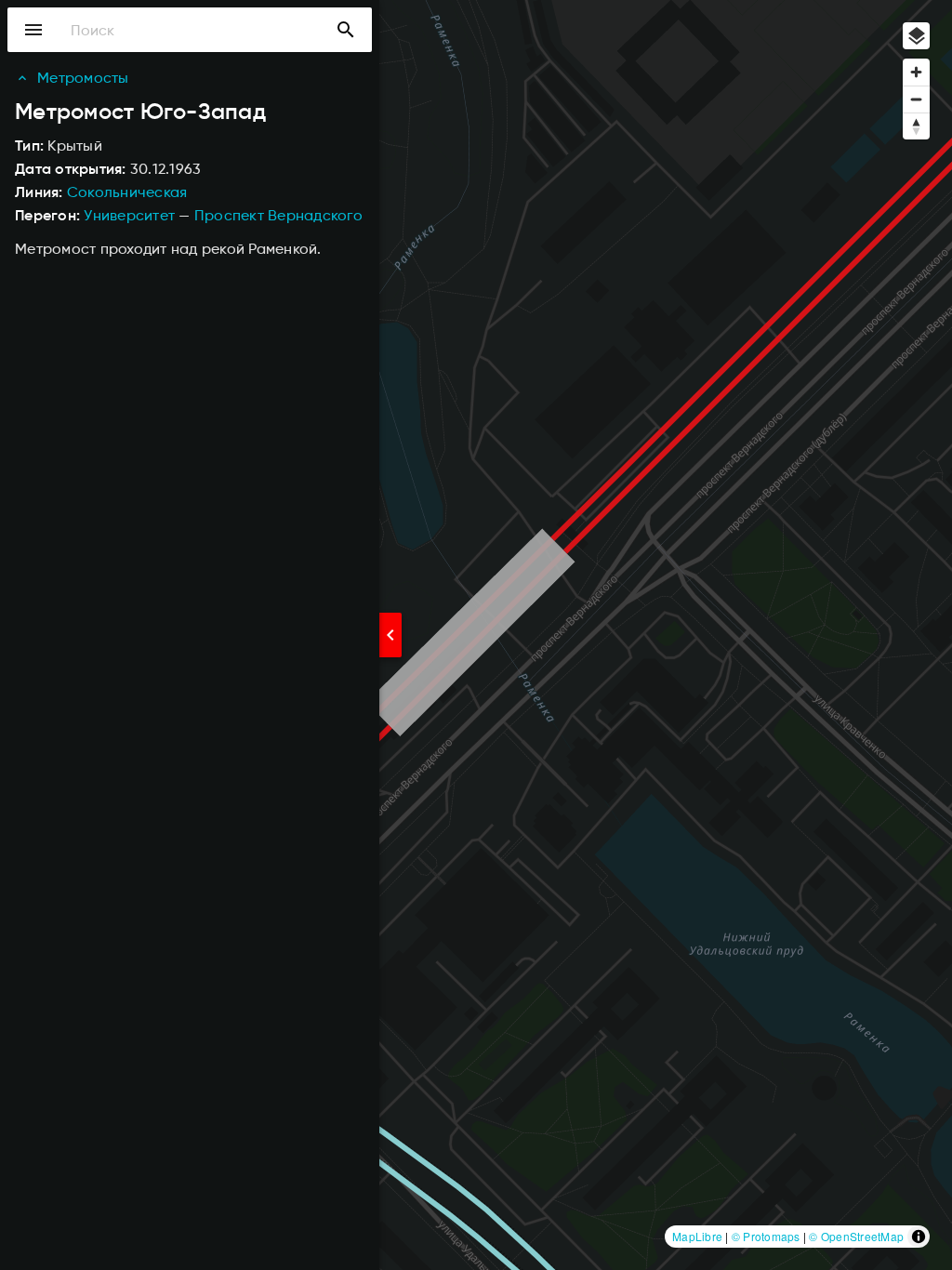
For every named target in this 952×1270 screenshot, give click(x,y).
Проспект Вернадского (278, 215)
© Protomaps (766, 1236)
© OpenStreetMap (856, 1236)
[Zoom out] (916, 99)
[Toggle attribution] (918, 1236)
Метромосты (83, 77)
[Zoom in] (916, 72)
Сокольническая (127, 192)
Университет (129, 215)
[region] (476, 635)
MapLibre (697, 1236)
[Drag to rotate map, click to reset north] (916, 125)
